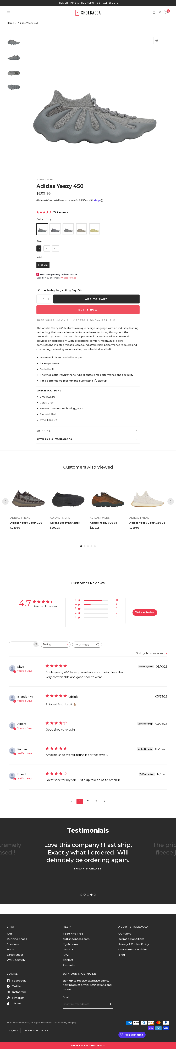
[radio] (42, 229)
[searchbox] (21, 644)
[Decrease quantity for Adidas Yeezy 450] (39, 299)
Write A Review (145, 612)
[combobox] (55, 645)
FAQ (66, 954)
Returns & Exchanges (54, 439)
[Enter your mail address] (109, 1004)
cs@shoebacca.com (76, 939)
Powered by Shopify (64, 1022)
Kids (10, 933)
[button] (88, 1045)
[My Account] (160, 12)
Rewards (69, 965)
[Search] (154, 12)
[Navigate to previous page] (71, 801)
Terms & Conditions (131, 939)
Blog (121, 954)
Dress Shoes (15, 954)
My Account (71, 944)
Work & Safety (16, 960)
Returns (68, 949)
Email (66, 997)
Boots (11, 949)
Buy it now (88, 309)
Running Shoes (17, 939)
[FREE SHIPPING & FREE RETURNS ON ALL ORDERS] (88, 3)
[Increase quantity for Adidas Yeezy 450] (48, 299)
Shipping (43, 430)
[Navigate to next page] (104, 801)
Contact (68, 960)
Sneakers (13, 944)
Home (10, 23)
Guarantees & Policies (132, 949)
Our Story (124, 933)
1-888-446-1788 (73, 933)
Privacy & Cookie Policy (133, 944)
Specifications (49, 390)
